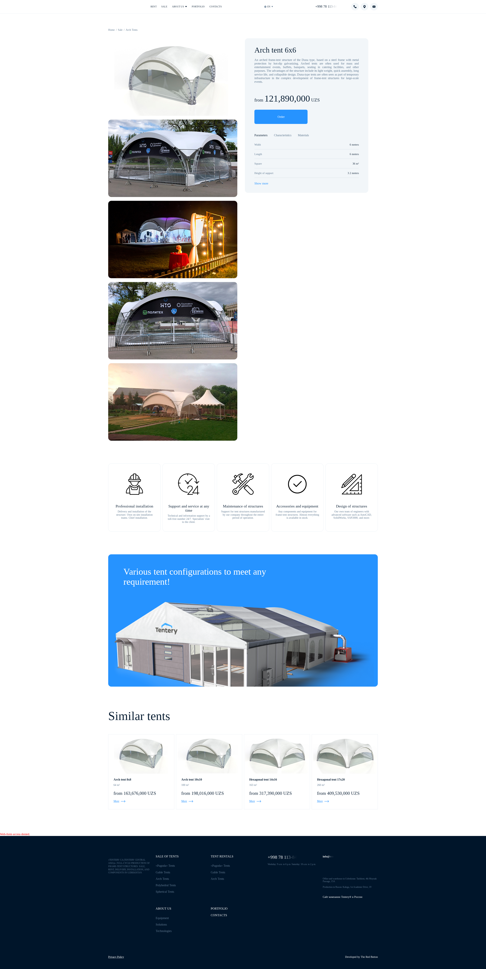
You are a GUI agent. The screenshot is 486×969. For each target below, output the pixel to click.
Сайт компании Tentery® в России (342, 897)
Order (281, 116)
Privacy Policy (116, 957)
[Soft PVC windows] (313, 645)
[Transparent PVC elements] (232, 624)
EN (268, 7)
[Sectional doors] (167, 664)
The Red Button (369, 957)
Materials (303, 135)
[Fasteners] (285, 680)
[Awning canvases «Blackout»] (245, 615)
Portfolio (198, 6)
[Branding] (164, 619)
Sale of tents (167, 856)
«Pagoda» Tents (165, 865)
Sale (164, 6)
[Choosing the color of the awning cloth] (282, 619)
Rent (154, 6)
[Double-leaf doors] (127, 652)
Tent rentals (222, 856)
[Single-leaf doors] (209, 657)
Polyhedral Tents (166, 885)
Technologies (164, 931)
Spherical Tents (165, 891)
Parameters (260, 135)
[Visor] (122, 636)
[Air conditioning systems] (272, 670)
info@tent (328, 856)
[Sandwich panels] (143, 650)
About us (178, 6)
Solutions (161, 924)
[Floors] (222, 667)
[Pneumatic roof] (305, 620)
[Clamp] (264, 629)
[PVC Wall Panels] (238, 654)
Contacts (215, 6)
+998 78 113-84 (326, 6)
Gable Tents (163, 872)
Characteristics (282, 135)
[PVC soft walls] (332, 647)
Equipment (162, 918)
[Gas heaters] (295, 663)
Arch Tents (162, 878)
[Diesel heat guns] (342, 651)
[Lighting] (206, 610)
